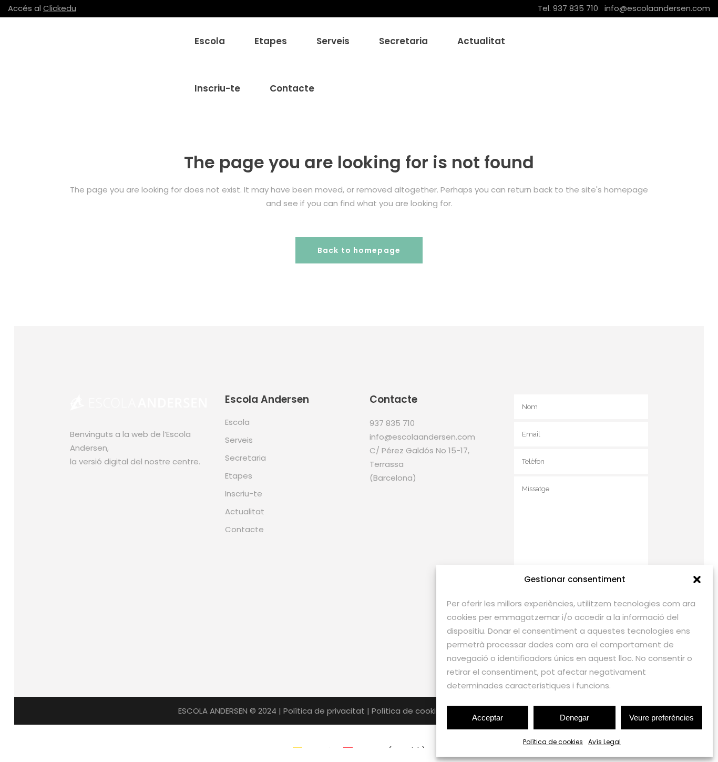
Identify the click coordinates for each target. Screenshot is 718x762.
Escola (237, 422)
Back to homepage (359, 250)
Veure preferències (661, 717)
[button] (697, 579)
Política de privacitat (324, 710)
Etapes (238, 475)
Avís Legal (604, 741)
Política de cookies (553, 741)
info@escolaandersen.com (657, 8)
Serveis (239, 439)
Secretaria (245, 457)
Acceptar (487, 717)
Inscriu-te (243, 493)
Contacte (244, 529)
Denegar (574, 717)
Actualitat (244, 511)
